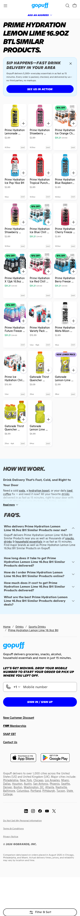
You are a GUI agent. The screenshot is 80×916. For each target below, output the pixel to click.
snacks (69, 538)
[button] (74, 6)
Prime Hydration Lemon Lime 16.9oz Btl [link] (33, 630)
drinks (8, 541)
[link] (40, 6)
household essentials (28, 541)
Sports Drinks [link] (37, 626)
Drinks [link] (19, 626)
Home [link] (6, 626)
